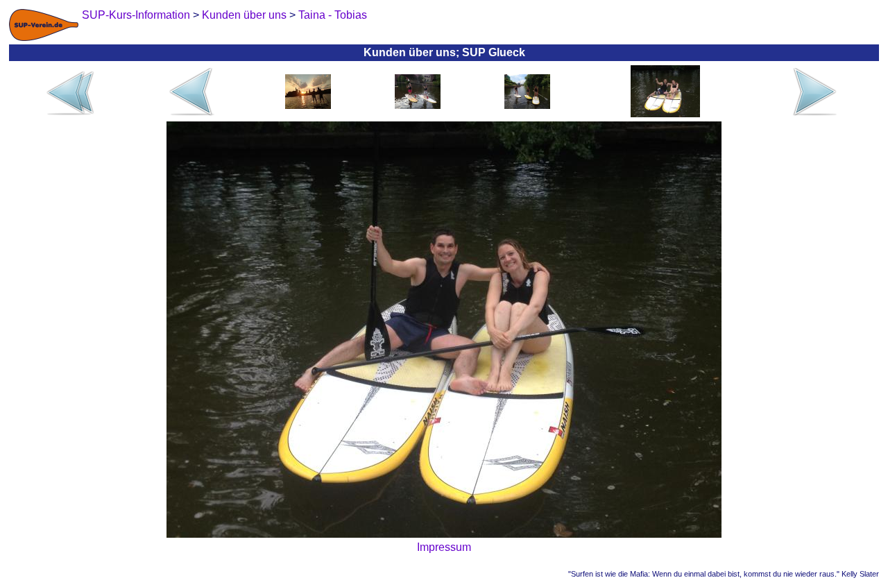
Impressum (444, 547)
